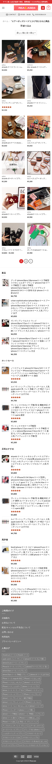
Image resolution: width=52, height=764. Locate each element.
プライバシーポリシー (11, 641)
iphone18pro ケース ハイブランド (14, 671)
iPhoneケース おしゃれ (32, 678)
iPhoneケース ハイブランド (12, 694)
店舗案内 (6, 618)
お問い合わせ (7, 632)
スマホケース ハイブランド (12, 741)
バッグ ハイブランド (10, 745)
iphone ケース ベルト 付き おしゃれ (15, 706)
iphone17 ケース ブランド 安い (37, 667)
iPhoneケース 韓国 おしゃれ (29, 718)
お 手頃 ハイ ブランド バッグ (28, 722)
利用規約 (6, 637)
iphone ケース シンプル (30, 686)
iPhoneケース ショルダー (11, 686)
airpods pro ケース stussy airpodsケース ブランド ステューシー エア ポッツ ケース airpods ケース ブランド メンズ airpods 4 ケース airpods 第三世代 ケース (12, 143)
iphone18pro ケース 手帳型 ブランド (15, 674)
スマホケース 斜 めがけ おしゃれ (35, 741)
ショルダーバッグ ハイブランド (14, 733)
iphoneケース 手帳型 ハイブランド (31, 714)
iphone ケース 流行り (10, 718)
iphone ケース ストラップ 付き (13, 690)
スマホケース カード (34, 733)
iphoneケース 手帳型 (10, 714)
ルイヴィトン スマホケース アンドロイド (33, 745)
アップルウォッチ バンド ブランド (15, 726)
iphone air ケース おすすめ (39, 674)
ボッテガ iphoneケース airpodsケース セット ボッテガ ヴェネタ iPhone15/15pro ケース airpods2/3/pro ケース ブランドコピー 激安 (37, 250)
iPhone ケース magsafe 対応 (12, 678)
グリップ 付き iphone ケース (34, 729)
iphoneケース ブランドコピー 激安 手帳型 (17, 698)
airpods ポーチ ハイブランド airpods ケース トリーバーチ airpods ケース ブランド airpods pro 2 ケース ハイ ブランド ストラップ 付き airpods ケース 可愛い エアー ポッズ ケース (12, 178)
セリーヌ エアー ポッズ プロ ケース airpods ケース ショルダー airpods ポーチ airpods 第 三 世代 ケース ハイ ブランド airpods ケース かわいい (37, 178)
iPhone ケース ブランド (32, 694)
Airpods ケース (23, 655)
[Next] (31, 261)
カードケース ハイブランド (12, 729)
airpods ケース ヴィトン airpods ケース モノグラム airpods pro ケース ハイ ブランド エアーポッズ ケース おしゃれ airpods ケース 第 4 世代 (12, 67)
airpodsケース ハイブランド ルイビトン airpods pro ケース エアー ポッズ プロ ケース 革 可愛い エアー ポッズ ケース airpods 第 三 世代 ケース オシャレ (12, 214)
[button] (3, 8)
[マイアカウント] (43, 8)
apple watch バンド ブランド (13, 659)
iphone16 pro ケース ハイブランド (15, 663)
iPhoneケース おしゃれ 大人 (12, 682)
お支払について (8, 622)
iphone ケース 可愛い (26, 710)
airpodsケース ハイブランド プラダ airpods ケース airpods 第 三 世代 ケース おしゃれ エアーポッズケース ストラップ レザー (37, 214)
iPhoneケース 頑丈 (9, 722)
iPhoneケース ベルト (33, 702)
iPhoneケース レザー (10, 710)
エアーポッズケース (36, 726)
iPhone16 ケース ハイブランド (13, 667)
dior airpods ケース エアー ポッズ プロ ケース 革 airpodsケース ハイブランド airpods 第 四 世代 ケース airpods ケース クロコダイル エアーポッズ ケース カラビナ (37, 67)
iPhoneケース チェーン (34, 690)
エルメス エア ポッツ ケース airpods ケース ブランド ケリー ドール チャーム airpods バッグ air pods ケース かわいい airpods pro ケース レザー (37, 143)
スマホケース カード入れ (11, 737)
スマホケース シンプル (30, 737)
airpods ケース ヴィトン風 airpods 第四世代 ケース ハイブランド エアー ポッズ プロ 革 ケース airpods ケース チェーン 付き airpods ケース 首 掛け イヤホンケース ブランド (37, 103)
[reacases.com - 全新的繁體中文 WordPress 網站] (26, 7)
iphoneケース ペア (36, 706)
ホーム (5, 21)
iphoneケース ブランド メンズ (13, 702)
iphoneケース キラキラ (32, 682)
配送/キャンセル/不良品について (16, 627)
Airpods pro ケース (9, 655)
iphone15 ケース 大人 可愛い (35, 659)
